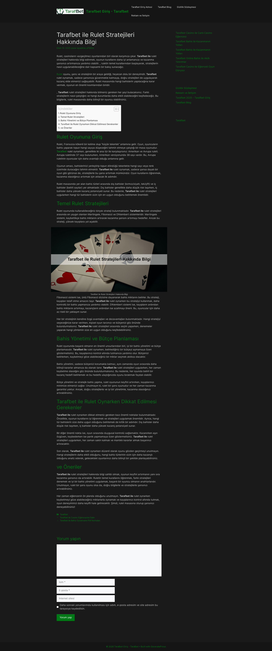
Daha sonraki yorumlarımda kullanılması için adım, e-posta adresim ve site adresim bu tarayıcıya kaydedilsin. (109, 607)
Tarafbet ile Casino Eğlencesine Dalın (77, 517)
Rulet (59, 74)
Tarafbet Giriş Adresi (141, 7)
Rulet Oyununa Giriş (70, 113)
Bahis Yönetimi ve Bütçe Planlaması (79, 120)
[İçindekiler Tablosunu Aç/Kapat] (115, 109)
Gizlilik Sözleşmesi (186, 7)
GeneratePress (158, 646)
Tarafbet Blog (164, 7)
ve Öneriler (66, 127)
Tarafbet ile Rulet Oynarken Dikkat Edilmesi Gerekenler (89, 124)
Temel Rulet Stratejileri (72, 117)
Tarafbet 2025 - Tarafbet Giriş (193, 97)
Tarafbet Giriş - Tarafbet (107, 11)
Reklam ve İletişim (140, 15)
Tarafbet (64, 514)
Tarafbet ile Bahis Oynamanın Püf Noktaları (80, 520)
